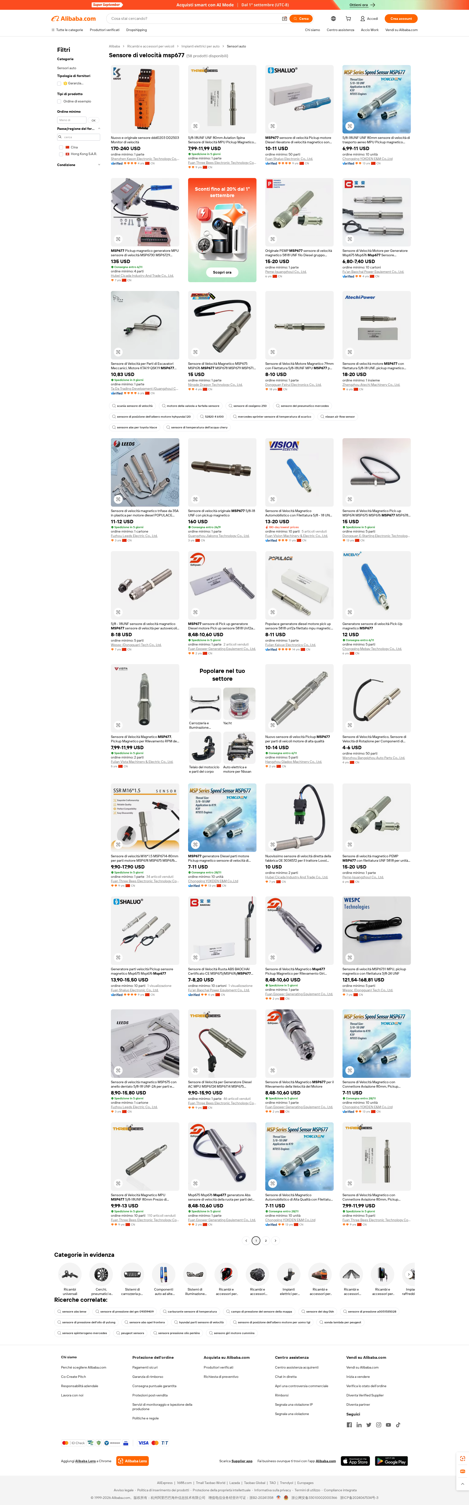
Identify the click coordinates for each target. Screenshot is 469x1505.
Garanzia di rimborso (147, 1377)
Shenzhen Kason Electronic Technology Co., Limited (145, 159)
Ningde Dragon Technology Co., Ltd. (215, 385)
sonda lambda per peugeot (342, 1322)
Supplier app (242, 1461)
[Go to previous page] (246, 1240)
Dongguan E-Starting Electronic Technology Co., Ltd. (376, 536)
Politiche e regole (145, 1418)
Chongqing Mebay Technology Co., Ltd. (372, 649)
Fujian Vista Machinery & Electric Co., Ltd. (142, 762)
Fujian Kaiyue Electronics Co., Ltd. (290, 645)
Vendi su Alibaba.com (362, 1367)
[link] (462, 1458)
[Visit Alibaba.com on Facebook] (349, 1425)
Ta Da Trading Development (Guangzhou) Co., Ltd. (145, 388)
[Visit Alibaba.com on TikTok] (398, 1425)
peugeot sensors (132, 1333)
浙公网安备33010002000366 (314, 1498)
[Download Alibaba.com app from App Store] (355, 1461)
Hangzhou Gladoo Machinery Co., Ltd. (293, 762)
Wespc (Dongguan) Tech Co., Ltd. (136, 645)
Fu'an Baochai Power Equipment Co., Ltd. (373, 272)
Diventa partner (358, 1404)
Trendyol (286, 1483)
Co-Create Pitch (73, 1377)
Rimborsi (281, 1395)
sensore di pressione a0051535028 (372, 1311)
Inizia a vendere (358, 1377)
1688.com (184, 1483)
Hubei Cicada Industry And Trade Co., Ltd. (142, 276)
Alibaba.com (326, 1461)
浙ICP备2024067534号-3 (359, 1498)
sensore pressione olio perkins (179, 1333)
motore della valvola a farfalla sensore (193, 406)
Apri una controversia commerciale (301, 1386)
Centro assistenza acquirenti (297, 1367)
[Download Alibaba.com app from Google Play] (391, 1461)
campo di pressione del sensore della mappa (261, 1311)
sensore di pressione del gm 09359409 (127, 1311)
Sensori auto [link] (236, 46)
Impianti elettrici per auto (200, 46)
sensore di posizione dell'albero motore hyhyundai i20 (154, 416)
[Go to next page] (275, 1240)
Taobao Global (254, 1483)
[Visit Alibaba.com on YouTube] (388, 1425)
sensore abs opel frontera (147, 1322)
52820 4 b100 (214, 416)
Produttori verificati (218, 1367)
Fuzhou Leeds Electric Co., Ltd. (134, 536)
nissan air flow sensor (340, 416)
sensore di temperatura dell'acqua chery (199, 427)
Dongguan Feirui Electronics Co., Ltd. (293, 385)
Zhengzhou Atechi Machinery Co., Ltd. (371, 385)
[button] (285, 19)
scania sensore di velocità (135, 406)
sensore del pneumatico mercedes (305, 406)
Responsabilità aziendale (79, 1386)
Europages (305, 1483)
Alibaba (114, 46)
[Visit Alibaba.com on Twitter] (369, 1425)
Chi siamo (69, 1357)
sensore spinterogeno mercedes (84, 1333)
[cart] (349, 19)
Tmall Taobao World (210, 1483)
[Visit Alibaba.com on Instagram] (379, 1425)
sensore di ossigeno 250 (250, 406)
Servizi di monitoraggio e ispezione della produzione (162, 1407)
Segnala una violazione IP (294, 1404)
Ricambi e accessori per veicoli (150, 46)
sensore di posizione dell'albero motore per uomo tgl (274, 1322)
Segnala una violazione (292, 1414)
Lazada (234, 1483)
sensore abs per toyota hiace (137, 427)
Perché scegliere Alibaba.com (83, 1367)
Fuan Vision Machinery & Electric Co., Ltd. (296, 536)
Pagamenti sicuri (145, 1367)
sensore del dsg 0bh (320, 1311)
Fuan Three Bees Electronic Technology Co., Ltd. (222, 163)
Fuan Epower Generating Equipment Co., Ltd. (222, 649)
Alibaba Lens (85, 1461)
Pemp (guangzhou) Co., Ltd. (286, 272)
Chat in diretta (286, 1377)
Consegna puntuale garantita (154, 1386)
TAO (272, 1483)
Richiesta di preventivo (221, 1377)
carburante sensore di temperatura (192, 1311)
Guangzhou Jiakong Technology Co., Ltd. (218, 536)
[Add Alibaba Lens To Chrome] (132, 1461)
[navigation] (78, 644)
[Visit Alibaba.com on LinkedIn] (359, 1425)
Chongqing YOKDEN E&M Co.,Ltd (367, 159)
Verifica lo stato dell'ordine (366, 1386)
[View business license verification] (278, 1497)
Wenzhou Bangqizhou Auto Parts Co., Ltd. (373, 758)
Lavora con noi (72, 1395)
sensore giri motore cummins (234, 1333)
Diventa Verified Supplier (365, 1395)
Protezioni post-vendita (150, 1395)
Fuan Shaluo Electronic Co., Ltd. (289, 159)
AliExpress (165, 1483)
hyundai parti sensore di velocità (201, 1322)
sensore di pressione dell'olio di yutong (88, 1322)
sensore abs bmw (74, 1311)
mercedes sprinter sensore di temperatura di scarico (274, 416)
